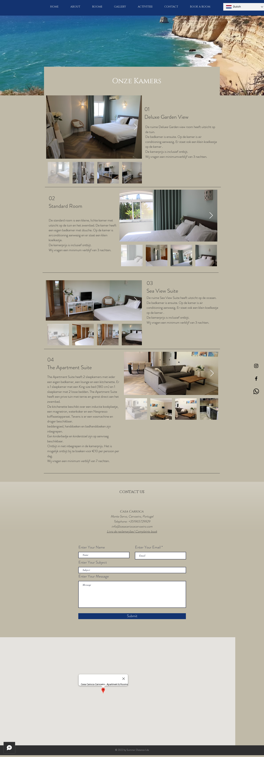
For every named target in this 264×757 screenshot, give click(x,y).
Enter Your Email (148, 547)
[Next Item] (136, 127)
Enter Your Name (91, 547)
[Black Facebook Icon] (256, 378)
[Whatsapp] (256, 391)
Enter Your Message (93, 576)
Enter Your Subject (92, 562)
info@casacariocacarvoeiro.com (132, 526)
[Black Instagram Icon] (256, 366)
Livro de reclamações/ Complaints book (132, 531)
